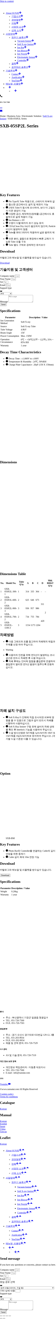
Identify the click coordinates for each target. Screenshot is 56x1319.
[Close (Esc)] (1, 1315)
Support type (6, 288)
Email (3, 285)
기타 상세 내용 (8, 1290)
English (3, 1124)
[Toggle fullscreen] (7, 1315)
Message (4, 301)
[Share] (4, 1315)
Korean (3, 1109)
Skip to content (7, 1)
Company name (7, 276)
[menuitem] (31, 87)
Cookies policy (7, 1094)
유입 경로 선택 (7, 1282)
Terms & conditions (9, 1096)
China (2, 1129)
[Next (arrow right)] (4, 1318)
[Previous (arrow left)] (1, 1318)
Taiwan (3, 1131)
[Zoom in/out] (10, 1315)
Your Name (5, 279)
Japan (2, 1126)
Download (5, 263)
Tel (1, 282)
